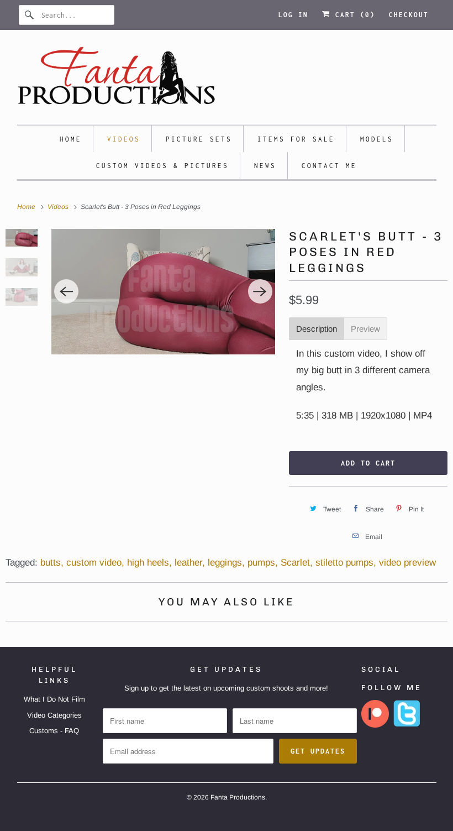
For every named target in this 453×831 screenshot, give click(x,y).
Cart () (352, 14)
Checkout (409, 14)
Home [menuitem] (71, 139)
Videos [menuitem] (123, 139)
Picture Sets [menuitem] (199, 139)
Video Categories (54, 715)
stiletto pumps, (345, 562)
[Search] (30, 15)
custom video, (95, 562)
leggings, (226, 562)
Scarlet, (297, 562)
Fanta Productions (237, 797)
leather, (190, 562)
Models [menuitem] (376, 139)
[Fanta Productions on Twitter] (407, 725)
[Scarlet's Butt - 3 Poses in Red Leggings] (163, 291)
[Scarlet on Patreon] (375, 725)
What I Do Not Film (54, 699)
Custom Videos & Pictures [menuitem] (162, 165)
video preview (407, 562)
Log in (293, 14)
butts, (52, 562)
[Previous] (66, 291)
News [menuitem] (265, 165)
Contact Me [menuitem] (329, 165)
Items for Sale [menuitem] (296, 139)
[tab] (316, 328)
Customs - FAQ (54, 731)
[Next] (260, 291)
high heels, (149, 562)
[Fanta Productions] (226, 79)
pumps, (262, 562)
